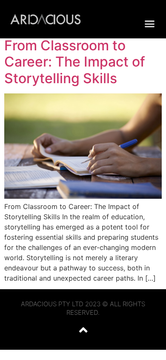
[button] (150, 23)
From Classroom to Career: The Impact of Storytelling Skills (74, 62)
